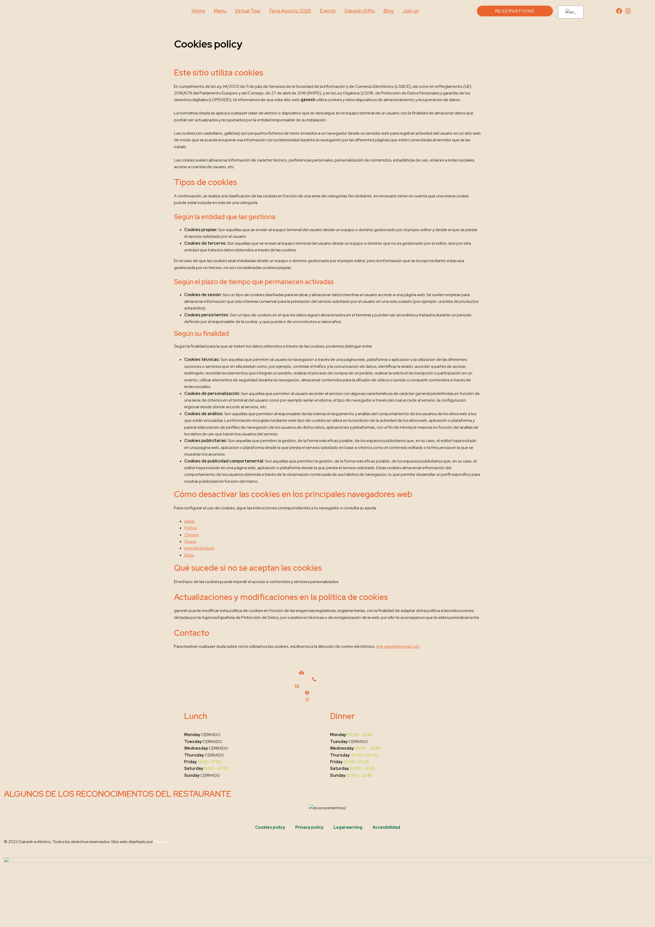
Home (198, 11)
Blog (389, 11)
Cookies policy (270, 827)
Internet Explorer (199, 548)
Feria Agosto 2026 (290, 11)
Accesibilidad (386, 827)
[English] (570, 12)
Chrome (191, 534)
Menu (220, 11)
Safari (189, 521)
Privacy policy (309, 827)
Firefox (190, 528)
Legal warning (348, 827)
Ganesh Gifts (359, 11)
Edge (189, 555)
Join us (410, 11)
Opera (190, 541)
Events (328, 11)
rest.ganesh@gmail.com (397, 646)
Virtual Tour (248, 11)
